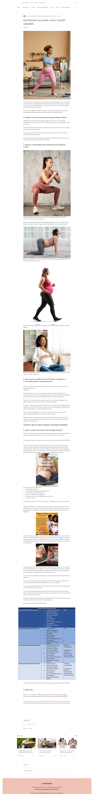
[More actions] (70, 16)
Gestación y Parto (26, 7)
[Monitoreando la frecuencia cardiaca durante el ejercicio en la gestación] (26, 743)
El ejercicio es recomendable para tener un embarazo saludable (67, 751)
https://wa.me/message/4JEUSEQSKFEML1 (46, 789)
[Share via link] (33, 724)
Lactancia (33, 7)
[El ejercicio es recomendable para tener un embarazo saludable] (68, 743)
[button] (75, 7)
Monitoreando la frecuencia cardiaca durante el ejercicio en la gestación (26, 751)
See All (75, 735)
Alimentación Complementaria (42, 7)
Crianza (52, 7)
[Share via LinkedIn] (30, 724)
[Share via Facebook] (24, 724)
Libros (57, 7)
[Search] (77, 2)
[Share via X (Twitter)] (27, 724)
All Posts (18, 7)
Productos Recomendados (65, 7)
